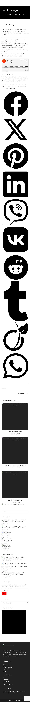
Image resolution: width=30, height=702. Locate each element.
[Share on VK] (15, 253)
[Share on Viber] (16, 224)
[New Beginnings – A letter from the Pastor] (13, 557)
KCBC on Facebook (8, 608)
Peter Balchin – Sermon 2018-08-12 (15, 465)
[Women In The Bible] (7, 538)
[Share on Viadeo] (15, 350)
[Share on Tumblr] (16, 320)
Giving (4, 671)
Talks (4, 34)
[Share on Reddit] (16, 279)
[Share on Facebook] (16, 116)
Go (4, 593)
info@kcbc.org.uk (10, 693)
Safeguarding (6, 683)
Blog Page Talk (8, 31)
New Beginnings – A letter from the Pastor (12, 558)
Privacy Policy (6, 681)
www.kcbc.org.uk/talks (16, 77)
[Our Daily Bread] (6, 532)
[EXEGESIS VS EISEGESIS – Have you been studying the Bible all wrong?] (15, 564)
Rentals (5, 677)
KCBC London (7, 29)
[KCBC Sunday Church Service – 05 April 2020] (13, 526)
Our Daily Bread (6, 534)
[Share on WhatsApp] (15, 380)
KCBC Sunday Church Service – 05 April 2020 (13, 527)
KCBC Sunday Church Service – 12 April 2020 (13, 521)
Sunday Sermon (18, 86)
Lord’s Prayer (20, 14)
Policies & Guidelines (8, 684)
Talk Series (25, 33)
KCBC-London (19, 85)
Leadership (6, 679)
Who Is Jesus (6, 666)
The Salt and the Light (15, 431)
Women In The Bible (7, 540)
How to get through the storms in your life (12, 574)
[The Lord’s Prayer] (7, 545)
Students (5, 669)
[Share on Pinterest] (15, 168)
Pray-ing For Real (7, 33)
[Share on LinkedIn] (15, 198)
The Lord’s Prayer (6, 546)
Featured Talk (19, 31)
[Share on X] (16, 142)
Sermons (17, 33)
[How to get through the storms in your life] (13, 572)
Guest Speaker (8, 85)
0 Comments (5, 524)
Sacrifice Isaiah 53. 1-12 (15, 500)
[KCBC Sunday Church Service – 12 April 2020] (13, 520)
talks (24, 86)
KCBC (14, 85)
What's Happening (8, 667)
